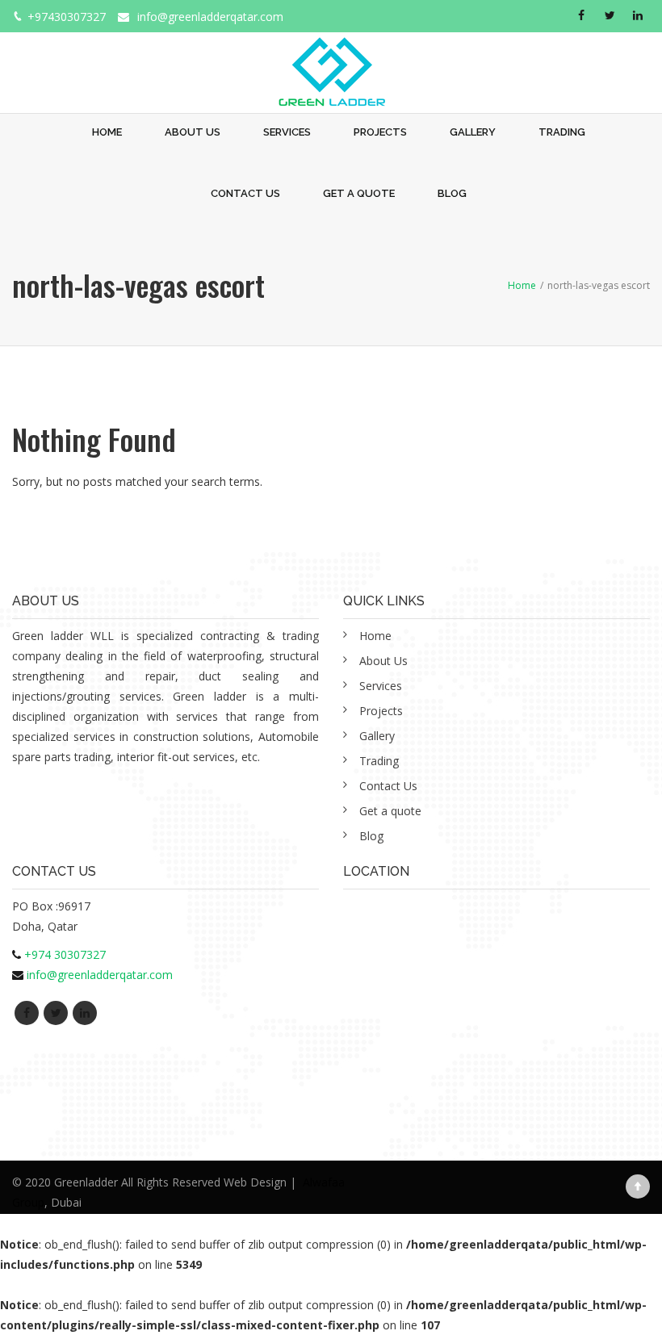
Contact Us (245, 193)
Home (107, 132)
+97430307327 (66, 16)
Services (287, 132)
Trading (561, 132)
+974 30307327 (65, 954)
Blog (452, 193)
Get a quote (359, 193)
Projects (380, 132)
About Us (192, 132)
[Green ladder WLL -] (331, 63)
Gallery (473, 132)
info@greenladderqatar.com (210, 16)
